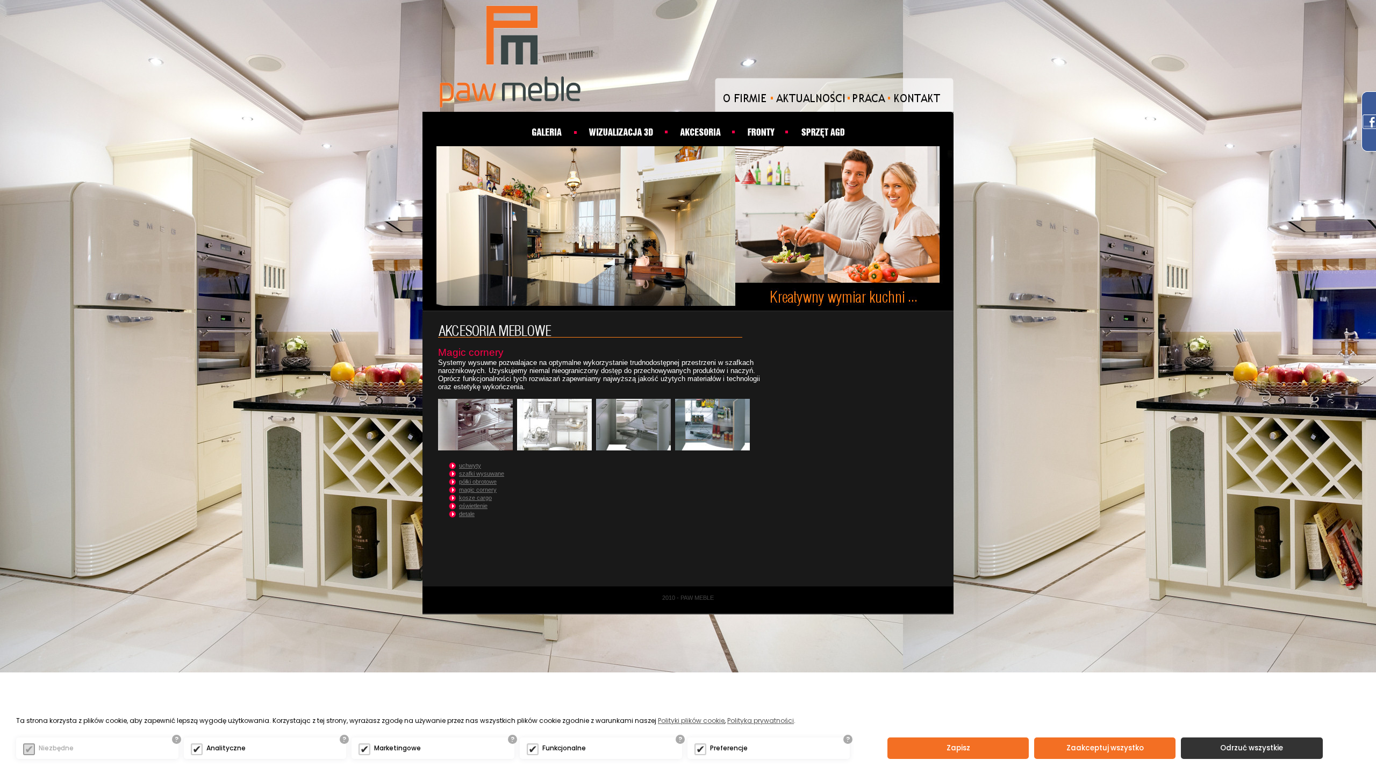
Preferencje (729, 747)
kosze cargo (475, 497)
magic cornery (478, 489)
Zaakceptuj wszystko (1105, 748)
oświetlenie (473, 506)
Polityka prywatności (760, 720)
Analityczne (226, 747)
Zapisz (958, 748)
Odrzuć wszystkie (1251, 748)
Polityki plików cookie (691, 720)
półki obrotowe (478, 481)
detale (467, 514)
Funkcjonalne (564, 747)
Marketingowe (397, 747)
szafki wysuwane (481, 473)
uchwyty (470, 465)
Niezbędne (56, 747)
